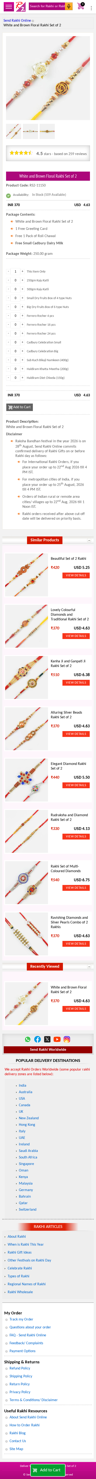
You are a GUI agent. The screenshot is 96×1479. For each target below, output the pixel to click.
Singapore (26, 1164)
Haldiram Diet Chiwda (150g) (46, 378)
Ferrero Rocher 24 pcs (41, 333)
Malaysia (26, 1183)
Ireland (24, 1144)
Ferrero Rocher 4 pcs (40, 316)
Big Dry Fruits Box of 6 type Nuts (48, 307)
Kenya (23, 1177)
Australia (25, 1092)
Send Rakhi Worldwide (48, 1050)
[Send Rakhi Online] (20, 7)
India (22, 1086)
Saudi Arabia (28, 1151)
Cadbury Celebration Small (44, 342)
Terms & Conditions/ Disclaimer (34, 1400)
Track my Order (21, 1319)
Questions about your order (30, 1327)
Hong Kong (27, 1125)
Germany (26, 1190)
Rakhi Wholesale (20, 1292)
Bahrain (25, 1197)
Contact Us (18, 1441)
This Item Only (36, 271)
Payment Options (22, 1351)
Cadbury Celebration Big (42, 351)
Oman (23, 1170)
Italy (22, 1131)
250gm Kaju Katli (38, 280)
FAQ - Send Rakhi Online (28, 1335)
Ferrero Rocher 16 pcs (41, 325)
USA (22, 1099)
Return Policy (20, 1384)
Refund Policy (20, 1368)
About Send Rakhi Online (28, 1417)
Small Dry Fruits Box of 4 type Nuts (49, 298)
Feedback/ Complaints (26, 1343)
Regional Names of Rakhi (27, 1284)
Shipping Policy (21, 1376)
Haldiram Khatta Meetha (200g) (48, 369)
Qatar (23, 1203)
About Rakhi (17, 1237)
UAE (22, 1138)
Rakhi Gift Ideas (19, 1252)
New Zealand (29, 1118)
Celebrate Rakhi (20, 1268)
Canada (24, 1105)
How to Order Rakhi (25, 1425)
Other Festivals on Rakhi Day (29, 1260)
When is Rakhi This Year (26, 1245)
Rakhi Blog (18, 1433)
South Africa (28, 1157)
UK (21, 1112)
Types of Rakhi (18, 1276)
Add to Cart (50, 1470)
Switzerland (27, 1210)
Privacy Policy (20, 1392)
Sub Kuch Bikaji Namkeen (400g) (48, 360)
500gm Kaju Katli (38, 289)
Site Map (16, 1449)
